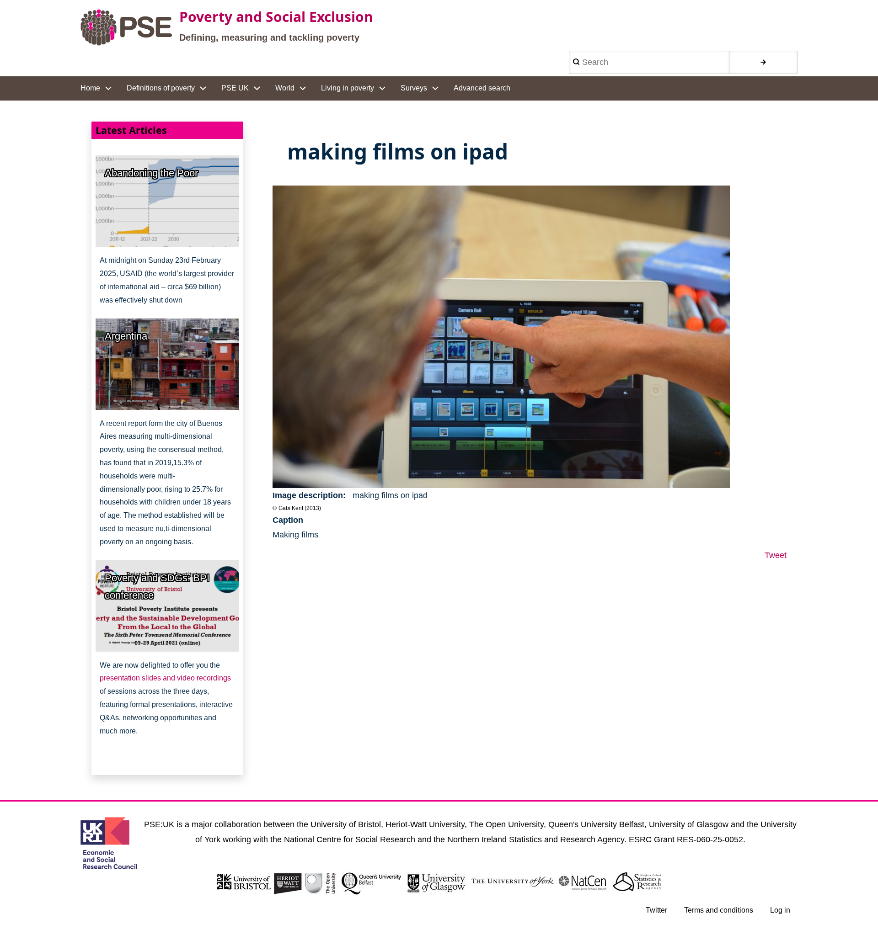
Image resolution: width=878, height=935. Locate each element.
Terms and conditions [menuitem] (718, 910)
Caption (288, 520)
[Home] (126, 27)
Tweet (776, 555)
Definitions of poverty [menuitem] (161, 88)
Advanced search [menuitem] (482, 88)
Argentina (126, 336)
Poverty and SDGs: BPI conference (157, 586)
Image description (308, 495)
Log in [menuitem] (780, 910)
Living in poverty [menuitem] (347, 88)
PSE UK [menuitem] (235, 88)
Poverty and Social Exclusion (276, 16)
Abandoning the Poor (151, 173)
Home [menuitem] (90, 88)
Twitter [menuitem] (656, 910)
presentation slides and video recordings (165, 678)
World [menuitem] (284, 88)
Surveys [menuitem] (414, 88)
